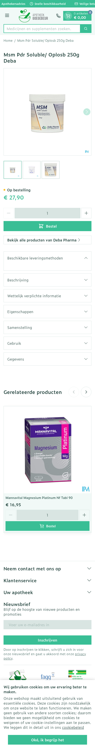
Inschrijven (47, 640)
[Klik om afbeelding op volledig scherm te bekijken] (47, 111)
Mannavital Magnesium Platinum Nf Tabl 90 (39, 497)
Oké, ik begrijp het (47, 739)
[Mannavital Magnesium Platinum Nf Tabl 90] (47, 449)
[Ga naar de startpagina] (33, 15)
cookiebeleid (73, 727)
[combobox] (42, 28)
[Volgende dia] (86, 392)
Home (8, 40)
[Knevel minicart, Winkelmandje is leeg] (68, 16)
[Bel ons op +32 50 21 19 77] (58, 16)
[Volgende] (86, 111)
